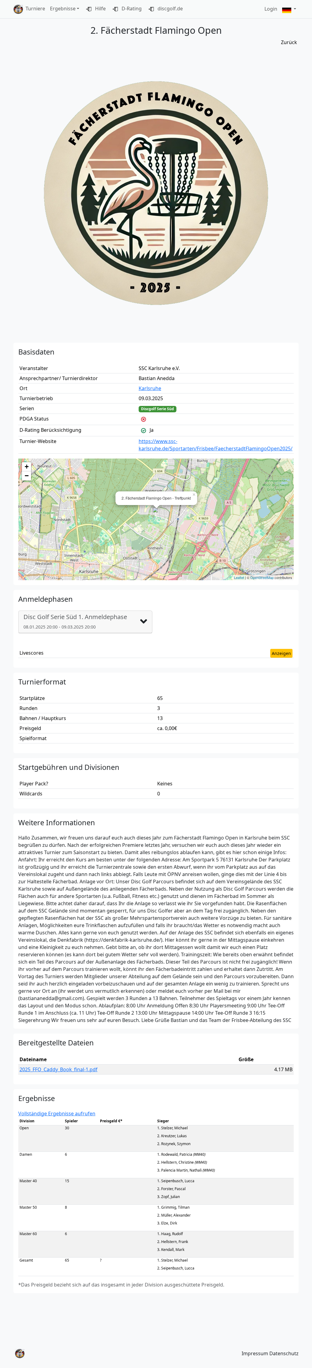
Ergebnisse (63, 8)
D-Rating (131, 8)
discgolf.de (169, 8)
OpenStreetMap (262, 577)
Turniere (35, 8)
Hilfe (100, 8)
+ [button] (27, 466)
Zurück (289, 42)
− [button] (27, 476)
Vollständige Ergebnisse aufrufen (56, 1113)
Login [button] (270, 8)
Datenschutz (284, 1353)
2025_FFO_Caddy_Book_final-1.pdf (59, 1069)
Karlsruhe (150, 388)
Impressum (255, 1353)
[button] (289, 9)
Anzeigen (281, 653)
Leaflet (239, 577)
